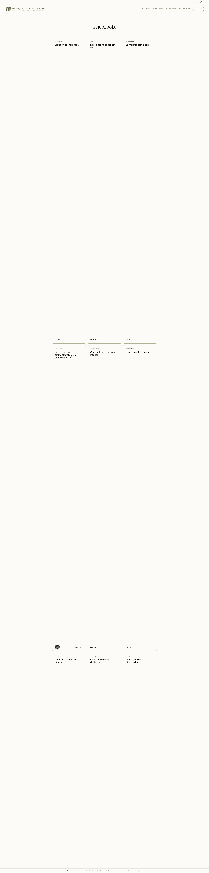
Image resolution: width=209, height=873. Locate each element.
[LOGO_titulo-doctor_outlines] (28, 9)
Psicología (57, 41)
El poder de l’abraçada (67, 44)
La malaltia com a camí (138, 44)
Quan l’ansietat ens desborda (100, 661)
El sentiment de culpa (137, 352)
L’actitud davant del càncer (65, 661)
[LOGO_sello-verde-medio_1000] (8, 9)
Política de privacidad (132, 871)
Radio (61, 41)
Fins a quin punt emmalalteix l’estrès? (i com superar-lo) (67, 355)
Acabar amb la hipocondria (133, 661)
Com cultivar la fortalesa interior (103, 353)
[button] (201, 2)
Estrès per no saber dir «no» (102, 46)
